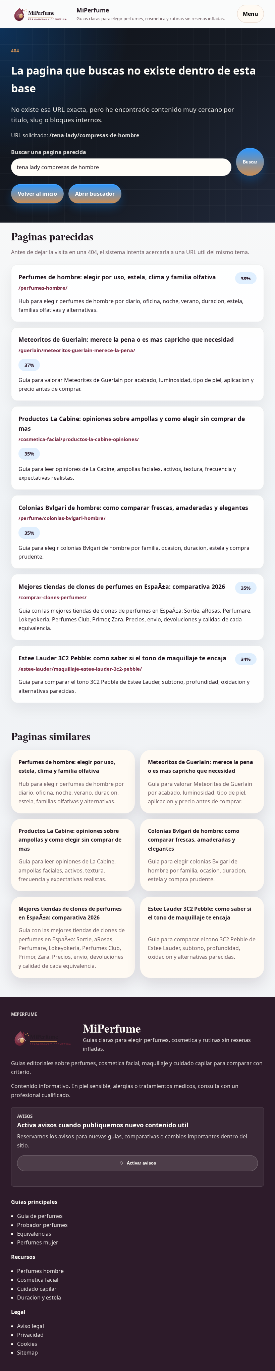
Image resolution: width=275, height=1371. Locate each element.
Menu (250, 13)
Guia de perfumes (40, 1216)
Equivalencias (34, 1233)
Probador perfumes (42, 1225)
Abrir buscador (95, 193)
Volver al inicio (37, 193)
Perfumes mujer (37, 1242)
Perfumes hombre (40, 1271)
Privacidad (30, 1334)
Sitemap (27, 1352)
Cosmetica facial (37, 1279)
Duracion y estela (39, 1297)
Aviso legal (30, 1326)
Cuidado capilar (37, 1288)
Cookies (27, 1344)
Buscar (250, 161)
